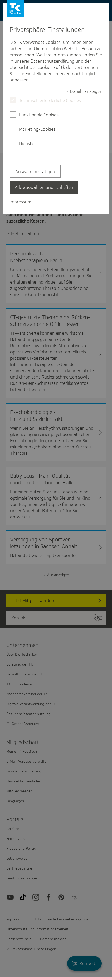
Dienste (26, 143)
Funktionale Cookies (39, 115)
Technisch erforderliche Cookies (50, 100)
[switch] (83, 91)
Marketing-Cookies (37, 129)
